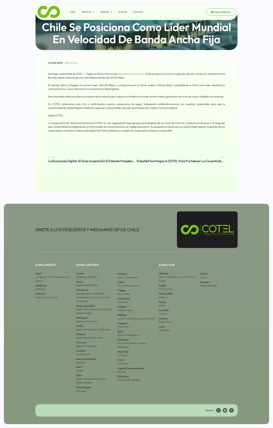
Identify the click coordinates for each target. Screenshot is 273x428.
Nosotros (86, 11)
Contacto (138, 11)
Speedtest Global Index (131, 73)
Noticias (105, 11)
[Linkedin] (225, 410)
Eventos (122, 11)
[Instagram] (231, 410)
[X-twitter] (218, 410)
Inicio (72, 11)
